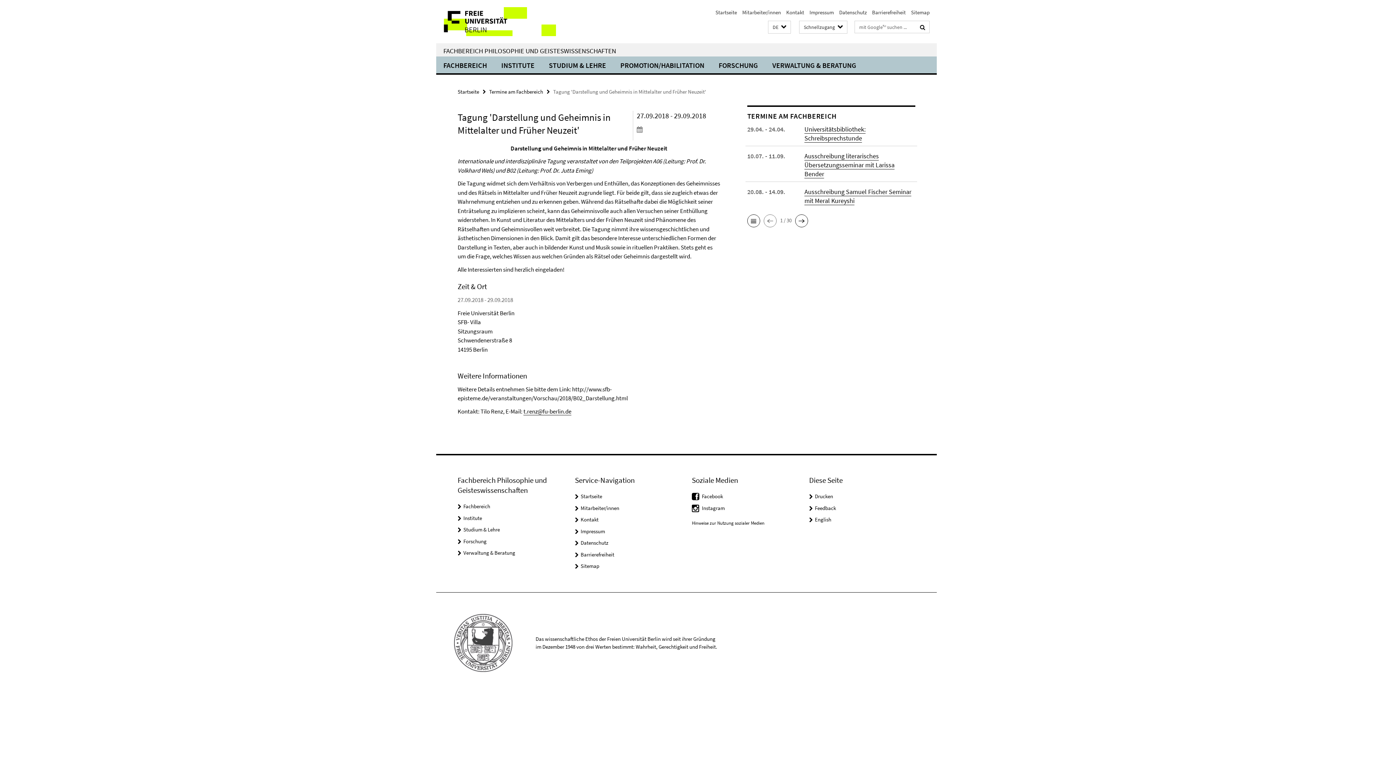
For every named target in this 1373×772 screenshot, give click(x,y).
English (823, 519)
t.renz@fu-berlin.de (547, 411)
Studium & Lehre (577, 65)
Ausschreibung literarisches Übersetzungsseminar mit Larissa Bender (849, 165)
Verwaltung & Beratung (814, 65)
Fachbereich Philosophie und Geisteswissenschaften (529, 50)
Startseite (726, 12)
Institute (518, 65)
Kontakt (795, 12)
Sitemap (920, 12)
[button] (779, 27)
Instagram (713, 508)
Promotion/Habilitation (662, 65)
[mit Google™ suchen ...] (922, 27)
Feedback (825, 508)
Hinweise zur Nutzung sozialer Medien (728, 523)
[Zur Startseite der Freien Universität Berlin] (496, 21)
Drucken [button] (824, 496)
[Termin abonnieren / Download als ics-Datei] (678, 129)
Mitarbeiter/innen (761, 12)
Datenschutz (853, 12)
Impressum (821, 12)
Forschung (738, 65)
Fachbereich (465, 65)
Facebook (712, 496)
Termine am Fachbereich (516, 91)
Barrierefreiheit (889, 12)
